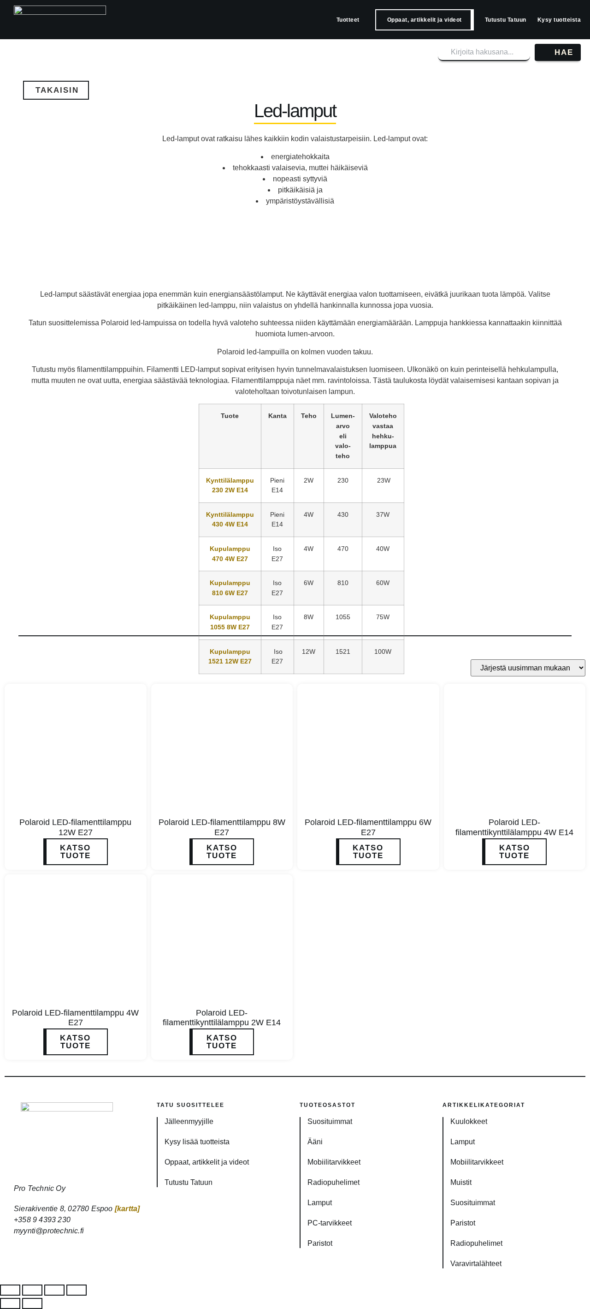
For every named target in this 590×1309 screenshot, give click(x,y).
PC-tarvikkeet (329, 1223)
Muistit (461, 1182)
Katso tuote (75, 851)
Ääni (315, 1142)
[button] (56, 90)
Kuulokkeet (468, 1121)
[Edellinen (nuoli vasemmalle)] (10, 1303)
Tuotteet (348, 20)
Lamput (319, 1203)
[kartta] (127, 1209)
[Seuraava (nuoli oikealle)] (32, 1303)
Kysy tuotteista (559, 20)
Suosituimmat (329, 1121)
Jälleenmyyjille (189, 1121)
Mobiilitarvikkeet (333, 1162)
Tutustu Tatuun (505, 20)
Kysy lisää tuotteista (197, 1142)
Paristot (319, 1243)
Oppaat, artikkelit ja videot (424, 20)
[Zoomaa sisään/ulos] (10, 1290)
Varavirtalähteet (476, 1263)
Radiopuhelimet (333, 1182)
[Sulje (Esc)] (76, 1290)
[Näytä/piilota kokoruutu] (32, 1290)
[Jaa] (54, 1290)
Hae (564, 52)
